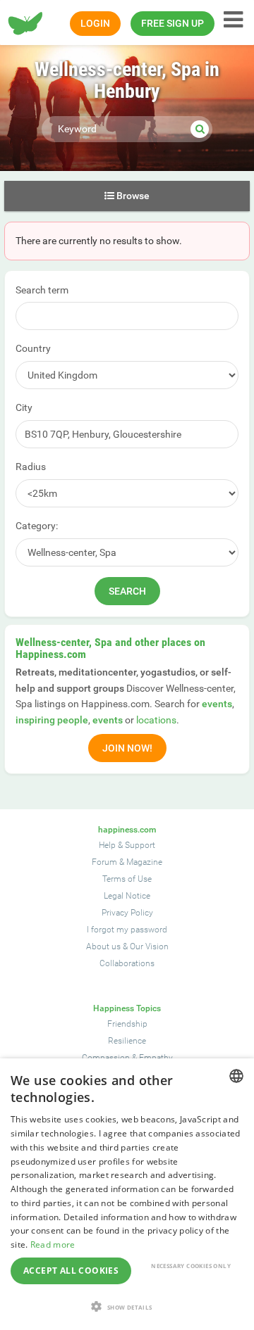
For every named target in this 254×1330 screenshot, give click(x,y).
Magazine (144, 862)
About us (103, 946)
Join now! (127, 748)
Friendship (127, 1024)
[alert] (127, 1194)
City (24, 407)
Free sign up (172, 23)
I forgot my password (127, 930)
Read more (52, 1244)
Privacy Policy (127, 913)
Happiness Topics (127, 1008)
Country (33, 348)
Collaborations (127, 963)
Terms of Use (127, 879)
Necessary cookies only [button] (191, 1265)
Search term (42, 290)
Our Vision (149, 946)
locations (156, 720)
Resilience (127, 1041)
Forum (104, 862)
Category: (37, 525)
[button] (127, 1306)
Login (95, 23)
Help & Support (127, 845)
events (217, 703)
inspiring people (52, 720)
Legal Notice (127, 896)
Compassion (106, 1058)
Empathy (156, 1058)
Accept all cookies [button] (71, 1271)
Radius (31, 466)
